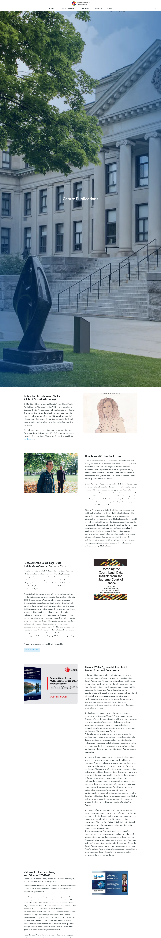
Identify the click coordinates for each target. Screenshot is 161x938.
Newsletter (85, 8)
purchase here (29, 439)
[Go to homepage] (80, 3)
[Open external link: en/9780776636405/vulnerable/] (110, 889)
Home (51, 8)
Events (97, 8)
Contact (110, 8)
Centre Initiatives (67, 8)
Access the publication (32, 650)
